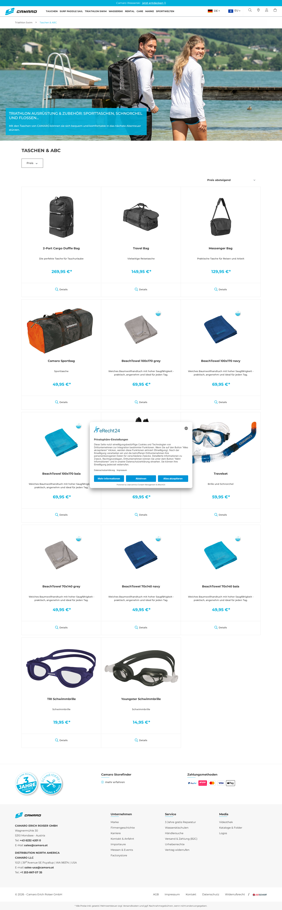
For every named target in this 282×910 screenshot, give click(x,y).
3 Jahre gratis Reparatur (180, 822)
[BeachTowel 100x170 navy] (220, 329)
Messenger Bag (221, 248)
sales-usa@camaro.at (39, 867)
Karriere (116, 833)
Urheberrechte (175, 844)
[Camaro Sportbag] (61, 329)
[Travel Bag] (141, 217)
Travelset (221, 473)
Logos (223, 833)
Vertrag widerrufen (177, 849)
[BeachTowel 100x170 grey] (141, 329)
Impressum (172, 894)
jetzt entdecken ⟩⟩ (154, 3)
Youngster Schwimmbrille (141, 699)
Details (63, 289)
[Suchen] (250, 10)
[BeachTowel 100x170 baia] (61, 442)
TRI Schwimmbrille (61, 699)
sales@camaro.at (36, 845)
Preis (30, 163)
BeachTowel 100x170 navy (220, 361)
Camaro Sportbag (61, 361)
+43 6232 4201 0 (30, 840)
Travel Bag (141, 248)
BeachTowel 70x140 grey (61, 586)
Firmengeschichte (123, 827)
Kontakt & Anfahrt (122, 838)
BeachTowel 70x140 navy (141, 586)
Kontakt (191, 894)
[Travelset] (220, 442)
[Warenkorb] (275, 10)
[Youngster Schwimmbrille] (141, 667)
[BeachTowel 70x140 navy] (141, 555)
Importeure (118, 844)
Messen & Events (122, 849)
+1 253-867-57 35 (31, 872)
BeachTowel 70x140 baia (220, 586)
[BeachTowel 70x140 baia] (220, 555)
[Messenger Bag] (220, 217)
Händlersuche (174, 833)
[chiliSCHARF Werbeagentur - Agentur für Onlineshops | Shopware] (260, 894)
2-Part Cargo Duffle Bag (61, 248)
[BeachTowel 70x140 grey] (61, 555)
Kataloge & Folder (230, 827)
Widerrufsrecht (235, 894)
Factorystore (119, 855)
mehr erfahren (115, 782)
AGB (156, 894)
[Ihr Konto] (266, 10)
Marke (115, 822)
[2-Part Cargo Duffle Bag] (61, 217)
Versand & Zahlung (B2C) (181, 838)
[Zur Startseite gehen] (21, 11)
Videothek (226, 822)
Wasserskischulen (176, 827)
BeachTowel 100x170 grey (141, 361)
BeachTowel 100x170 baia (61, 473)
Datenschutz (210, 894)
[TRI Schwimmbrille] (61, 667)
